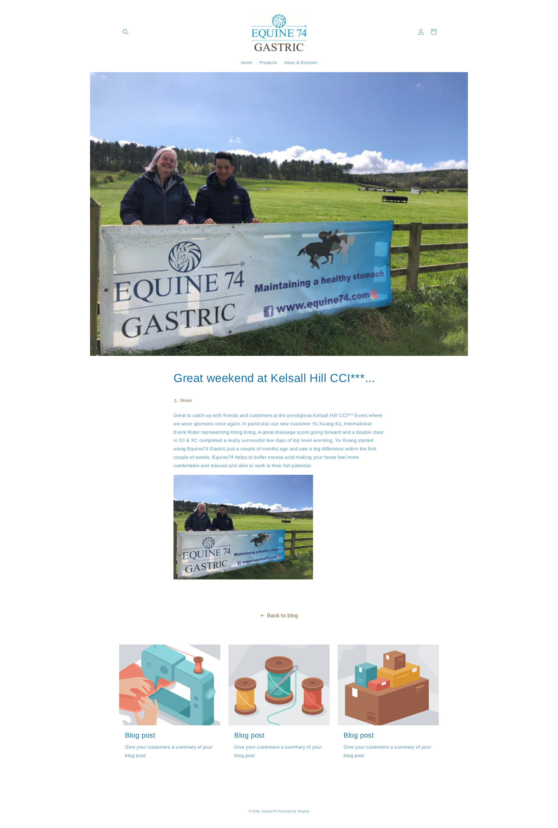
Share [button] (186, 400)
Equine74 (269, 811)
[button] (125, 32)
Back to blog (282, 615)
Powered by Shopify (294, 811)
